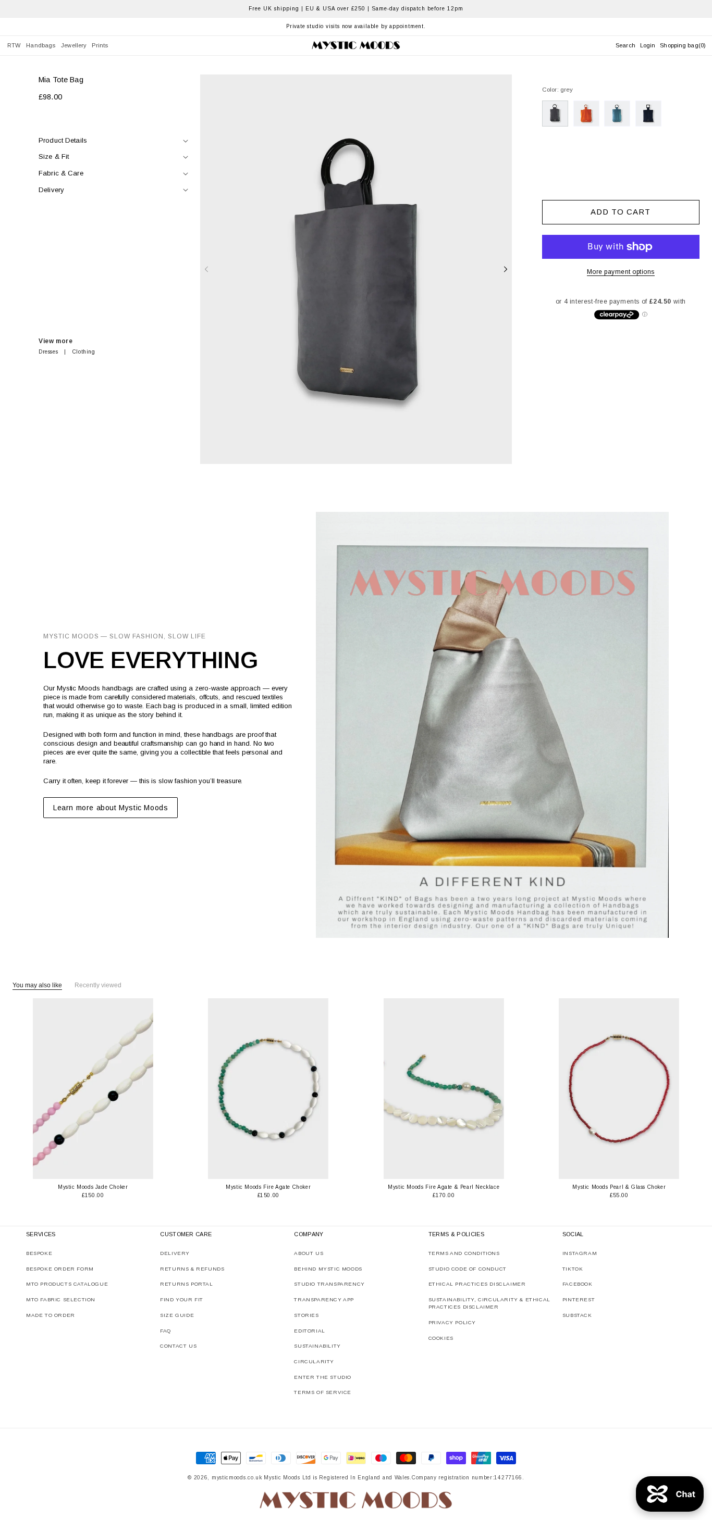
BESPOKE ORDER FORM (60, 1269)
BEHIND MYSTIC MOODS (328, 1269)
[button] (14, 45)
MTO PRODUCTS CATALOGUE (67, 1284)
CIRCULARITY (314, 1361)
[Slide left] (206, 269)
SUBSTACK (577, 1315)
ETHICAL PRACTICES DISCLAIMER (477, 1284)
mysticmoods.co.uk (237, 1477)
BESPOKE (39, 1253)
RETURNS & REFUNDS (192, 1269)
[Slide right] (505, 269)
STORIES (306, 1315)
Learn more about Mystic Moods (110, 807)
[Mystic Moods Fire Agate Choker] (268, 1088)
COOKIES (440, 1338)
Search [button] (625, 45)
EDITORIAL (309, 1331)
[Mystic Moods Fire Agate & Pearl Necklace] (444, 1088)
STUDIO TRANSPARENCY (329, 1284)
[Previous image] (41, 1089)
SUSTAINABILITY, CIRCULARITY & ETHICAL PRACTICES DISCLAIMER (489, 1303)
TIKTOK (572, 1269)
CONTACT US (178, 1346)
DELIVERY (175, 1253)
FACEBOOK (577, 1284)
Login (648, 45)
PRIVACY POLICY (452, 1322)
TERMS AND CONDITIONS (464, 1253)
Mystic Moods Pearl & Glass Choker (619, 1187)
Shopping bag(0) (683, 45)
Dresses (48, 352)
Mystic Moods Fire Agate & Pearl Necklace (443, 1187)
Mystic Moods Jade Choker (93, 1187)
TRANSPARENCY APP (324, 1299)
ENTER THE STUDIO (322, 1377)
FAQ (165, 1331)
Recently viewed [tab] (98, 985)
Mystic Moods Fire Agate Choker (268, 1187)
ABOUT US (308, 1253)
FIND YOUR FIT (181, 1299)
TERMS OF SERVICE (322, 1392)
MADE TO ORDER (50, 1315)
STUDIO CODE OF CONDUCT (467, 1269)
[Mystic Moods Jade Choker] (93, 1088)
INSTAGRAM (579, 1253)
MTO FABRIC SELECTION (60, 1299)
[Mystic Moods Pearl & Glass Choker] (619, 1088)
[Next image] (144, 1089)
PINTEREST (578, 1299)
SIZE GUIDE (177, 1315)
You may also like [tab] (37, 985)
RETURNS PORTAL (186, 1284)
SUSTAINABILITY (317, 1346)
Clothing (83, 352)
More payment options (621, 271)
